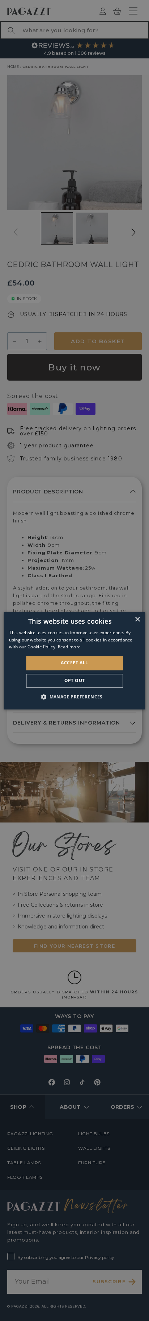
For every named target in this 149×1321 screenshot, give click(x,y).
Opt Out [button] (74, 680)
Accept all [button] (74, 663)
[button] (74, 696)
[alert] (74, 660)
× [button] (137, 619)
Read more (69, 647)
